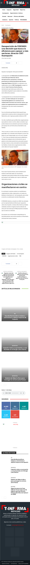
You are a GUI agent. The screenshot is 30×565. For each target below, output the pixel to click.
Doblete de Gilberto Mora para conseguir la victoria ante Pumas (15, 379)
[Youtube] (15, 552)
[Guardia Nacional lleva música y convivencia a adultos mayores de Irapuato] (15, 306)
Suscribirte (15, 410)
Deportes (15, 345)
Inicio (3, 25)
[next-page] (5, 385)
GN (15, 313)
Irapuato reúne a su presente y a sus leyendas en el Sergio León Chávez (15, 348)
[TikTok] (9, 541)
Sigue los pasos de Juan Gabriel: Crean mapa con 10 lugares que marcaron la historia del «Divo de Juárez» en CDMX (19, 491)
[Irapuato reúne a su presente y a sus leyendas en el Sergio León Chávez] (15, 337)
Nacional (13, 486)
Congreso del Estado (10, 253)
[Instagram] (19, 532)
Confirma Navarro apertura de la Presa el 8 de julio (22, 278)
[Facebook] (9, 532)
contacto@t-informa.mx (18, 525)
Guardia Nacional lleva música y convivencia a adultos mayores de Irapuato (15, 317)
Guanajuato (8, 25)
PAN (20, 256)
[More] (20, 63)
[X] (19, 541)
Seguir (15, 402)
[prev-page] (3, 385)
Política (11, 28)
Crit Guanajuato (20, 253)
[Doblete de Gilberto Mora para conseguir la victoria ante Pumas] (15, 367)
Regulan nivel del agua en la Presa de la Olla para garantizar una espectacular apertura (8, 281)
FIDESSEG (4, 256)
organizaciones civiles (13, 256)
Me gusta (6, 402)
